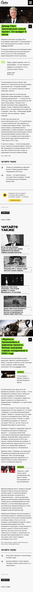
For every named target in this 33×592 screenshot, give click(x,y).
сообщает (4, 46)
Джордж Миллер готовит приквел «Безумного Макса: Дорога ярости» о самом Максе (18, 563)
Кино (20, 372)
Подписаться (15, 200)
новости (5, 212)
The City (4, 3)
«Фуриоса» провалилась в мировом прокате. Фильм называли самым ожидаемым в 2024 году (17, 169)
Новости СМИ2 (5, 219)
